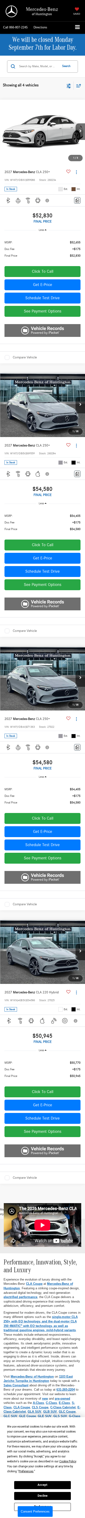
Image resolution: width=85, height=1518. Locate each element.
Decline (42, 1495)
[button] (15, 27)
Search (66, 66)
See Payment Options (42, 311)
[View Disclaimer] (48, 200)
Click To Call (42, 271)
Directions (40, 27)
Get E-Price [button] (42, 285)
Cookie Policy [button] (67, 1461)
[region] (42, 249)
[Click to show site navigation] (77, 28)
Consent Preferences (35, 1511)
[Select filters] (69, 85)
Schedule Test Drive (42, 298)
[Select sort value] (77, 85)
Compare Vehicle (25, 357)
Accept (42, 1485)
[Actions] (76, 172)
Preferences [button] (26, 1471)
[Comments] (77, 200)
